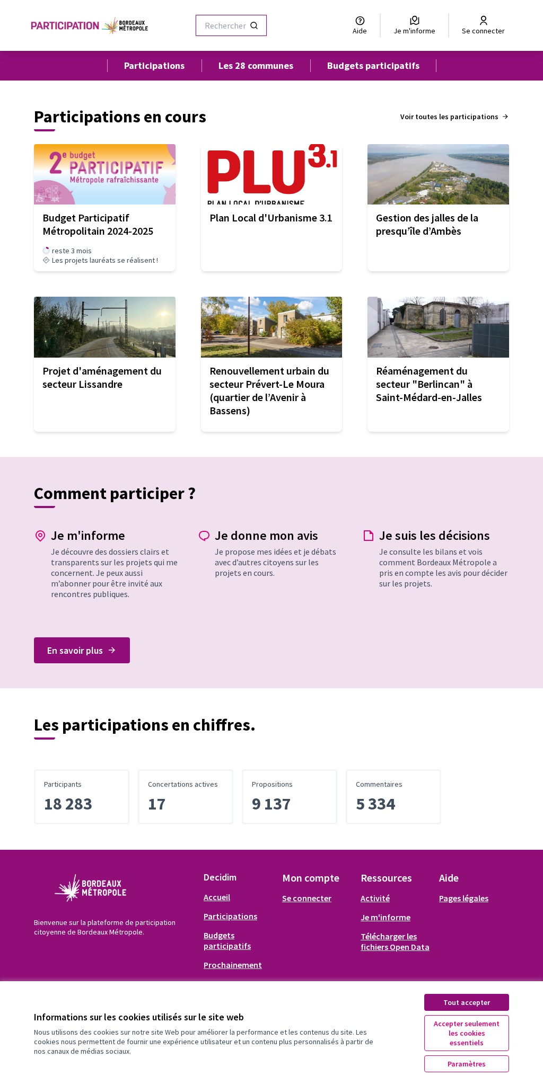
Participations (154, 65)
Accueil (217, 897)
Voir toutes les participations (449, 116)
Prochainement (233, 964)
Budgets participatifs (373, 65)
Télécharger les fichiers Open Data (395, 941)
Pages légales (463, 898)
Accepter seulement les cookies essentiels (467, 1033)
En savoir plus (75, 650)
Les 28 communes (255, 65)
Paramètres (467, 1064)
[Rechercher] (254, 25)
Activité (375, 898)
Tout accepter (466, 1002)
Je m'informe (385, 917)
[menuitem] (239, 897)
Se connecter (306, 898)
